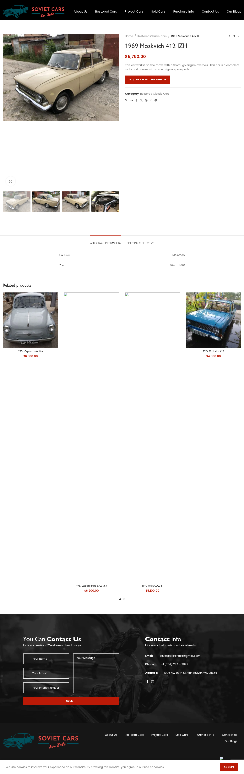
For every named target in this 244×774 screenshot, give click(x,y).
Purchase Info (205, 735)
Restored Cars (134, 735)
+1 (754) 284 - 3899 (174, 664)
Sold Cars (182, 735)
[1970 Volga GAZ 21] (152, 437)
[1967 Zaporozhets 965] (30, 320)
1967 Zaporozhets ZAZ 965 (91, 585)
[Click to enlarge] (10, 181)
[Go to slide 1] (120, 599)
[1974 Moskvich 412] (213, 320)
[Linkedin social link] (151, 100)
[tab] (105, 241)
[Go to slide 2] (124, 599)
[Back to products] (234, 36)
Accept (229, 767)
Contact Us (229, 735)
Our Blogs (231, 741)
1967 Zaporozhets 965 (30, 351)
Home (129, 36)
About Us (111, 735)
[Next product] (238, 36)
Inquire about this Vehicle (147, 79)
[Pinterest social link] (146, 100)
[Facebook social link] (136, 100)
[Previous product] (229, 36)
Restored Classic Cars (152, 36)
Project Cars (159, 735)
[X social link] (141, 100)
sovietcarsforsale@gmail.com (180, 656)
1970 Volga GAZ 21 (152, 585)
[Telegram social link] (155, 100)
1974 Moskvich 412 (213, 351)
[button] (8, 209)
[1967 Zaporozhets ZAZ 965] (91, 437)
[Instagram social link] (152, 682)
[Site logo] (33, 11)
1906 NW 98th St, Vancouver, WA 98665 (190, 673)
